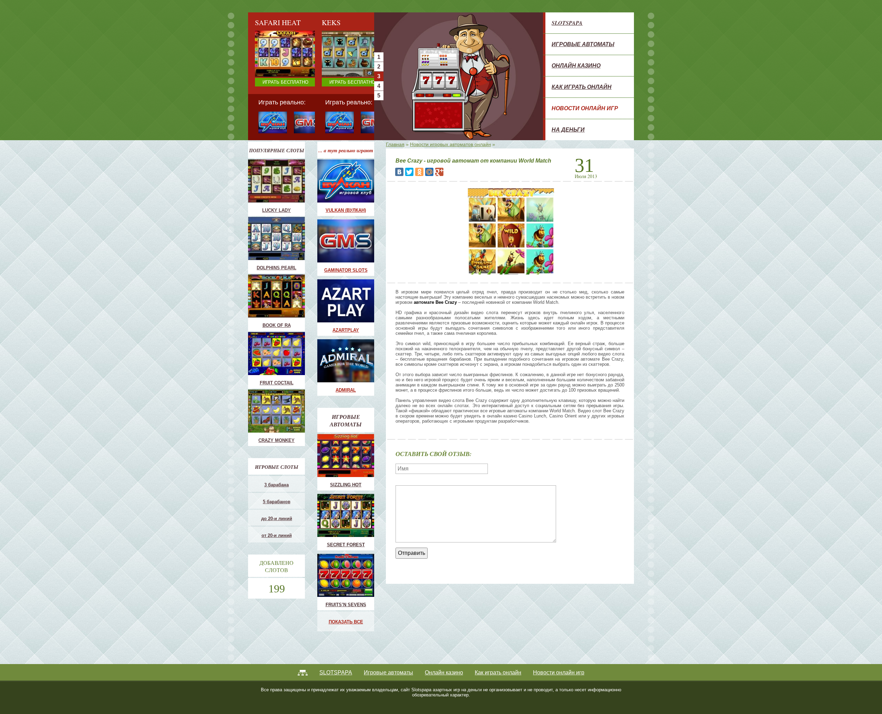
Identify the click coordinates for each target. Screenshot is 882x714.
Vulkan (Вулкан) (346, 210)
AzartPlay (345, 330)
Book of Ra (277, 325)
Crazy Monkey (338, 55)
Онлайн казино (576, 65)
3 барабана (276, 484)
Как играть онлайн (582, 87)
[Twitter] (409, 172)
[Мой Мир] (429, 172)
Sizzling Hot (345, 484)
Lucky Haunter (338, 66)
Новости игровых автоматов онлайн (450, 144)
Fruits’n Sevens (346, 604)
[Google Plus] (439, 172)
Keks (329, 72)
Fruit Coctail (336, 61)
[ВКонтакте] (399, 172)
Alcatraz (332, 77)
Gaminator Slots (346, 270)
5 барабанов (276, 501)
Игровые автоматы (583, 44)
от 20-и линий (276, 535)
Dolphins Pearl (276, 267)
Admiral (346, 390)
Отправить (411, 553)
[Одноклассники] (419, 172)
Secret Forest (346, 544)
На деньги (568, 129)
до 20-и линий (276, 518)
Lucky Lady (276, 210)
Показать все (346, 621)
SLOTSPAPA (567, 23)
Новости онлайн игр (585, 108)
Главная (395, 144)
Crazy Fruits (336, 83)
